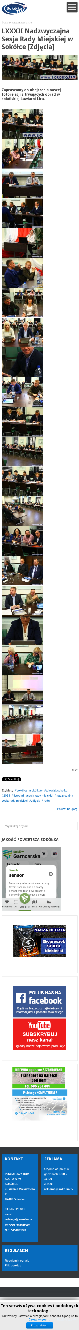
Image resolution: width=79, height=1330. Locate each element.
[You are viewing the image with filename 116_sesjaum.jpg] (22, 630)
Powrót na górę (67, 809)
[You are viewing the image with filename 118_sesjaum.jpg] (22, 689)
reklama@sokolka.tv (58, 1189)
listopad (18, 795)
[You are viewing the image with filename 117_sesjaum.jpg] (22, 660)
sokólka (22, 790)
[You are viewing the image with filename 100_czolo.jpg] (22, 124)
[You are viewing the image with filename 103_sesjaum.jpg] (22, 243)
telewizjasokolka (56, 790)
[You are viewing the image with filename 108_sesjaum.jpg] (22, 392)
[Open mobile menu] (72, 7)
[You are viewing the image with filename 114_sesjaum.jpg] (22, 570)
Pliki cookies (13, 1265)
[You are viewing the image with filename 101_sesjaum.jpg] (22, 183)
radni (47, 800)
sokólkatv (36, 790)
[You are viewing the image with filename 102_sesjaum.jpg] (22, 213)
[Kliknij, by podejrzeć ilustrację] (40, 67)
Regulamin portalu (17, 1260)
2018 (6, 795)
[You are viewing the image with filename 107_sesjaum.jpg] (22, 362)
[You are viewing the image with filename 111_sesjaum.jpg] (22, 481)
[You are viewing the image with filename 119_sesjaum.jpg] (22, 719)
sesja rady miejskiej (40, 795)
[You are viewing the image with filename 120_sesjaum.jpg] (22, 749)
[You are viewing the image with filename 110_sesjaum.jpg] (22, 451)
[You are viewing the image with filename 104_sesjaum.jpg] (22, 273)
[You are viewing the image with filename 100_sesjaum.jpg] (22, 154)
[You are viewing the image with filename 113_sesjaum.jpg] (22, 541)
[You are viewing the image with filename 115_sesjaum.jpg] (22, 600)
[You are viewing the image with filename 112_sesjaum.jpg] (22, 511)
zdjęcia (35, 800)
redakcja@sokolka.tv (18, 1219)
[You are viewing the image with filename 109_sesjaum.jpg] (22, 422)
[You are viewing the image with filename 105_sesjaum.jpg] (22, 302)
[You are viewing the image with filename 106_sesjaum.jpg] (22, 332)
